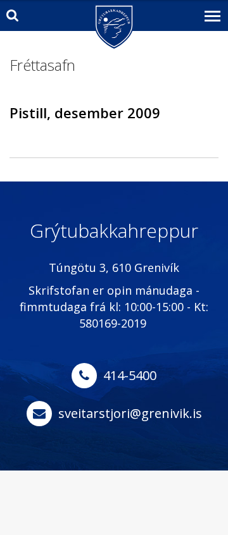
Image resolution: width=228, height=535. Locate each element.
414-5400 (129, 375)
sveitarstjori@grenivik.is (130, 413)
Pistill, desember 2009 (85, 112)
